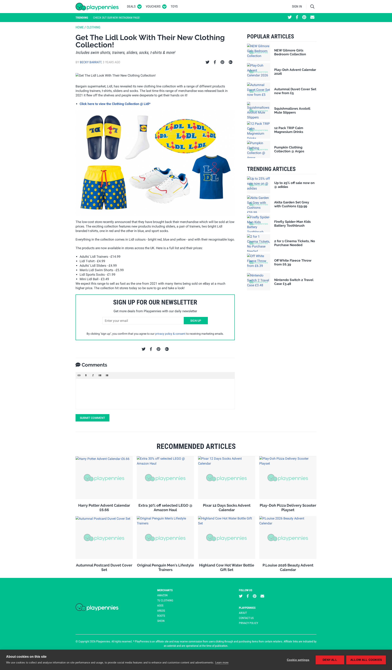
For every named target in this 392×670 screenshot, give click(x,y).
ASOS (160, 605)
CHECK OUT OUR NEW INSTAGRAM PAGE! (116, 17)
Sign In (297, 6)
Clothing (93, 27)
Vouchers (153, 6)
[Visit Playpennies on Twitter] (290, 17)
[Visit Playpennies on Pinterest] (304, 17)
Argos (161, 610)
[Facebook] (215, 62)
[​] (155, 394)
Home (80, 27)
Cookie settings (298, 659)
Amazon (162, 595)
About (243, 612)
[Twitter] (207, 62)
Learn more (221, 662)
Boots (161, 615)
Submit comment (92, 417)
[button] (79, 375)
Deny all (330, 659)
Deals (131, 6)
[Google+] (230, 62)
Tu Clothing (165, 600)
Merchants (165, 590)
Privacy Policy (248, 623)
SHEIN (161, 620)
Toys (174, 6)
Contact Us (246, 618)
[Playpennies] (97, 6)
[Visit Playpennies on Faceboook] (297, 17)
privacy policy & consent (170, 333)
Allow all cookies (366, 659)
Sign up (195, 320)
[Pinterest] (222, 62)
